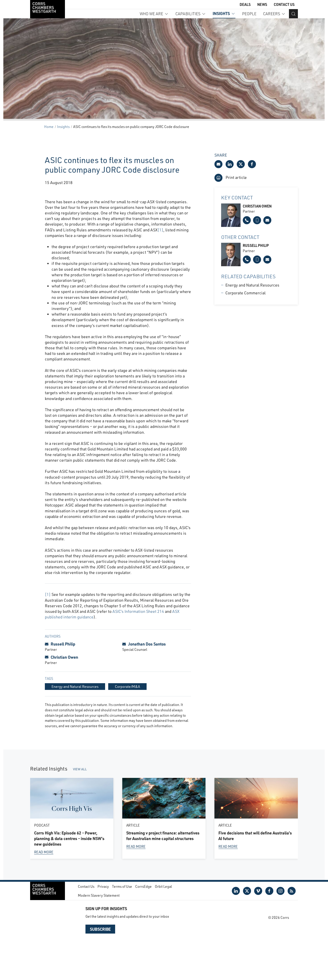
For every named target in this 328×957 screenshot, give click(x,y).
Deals (245, 4)
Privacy (103, 886)
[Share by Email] (218, 164)
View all (80, 769)
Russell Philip (63, 644)
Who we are (151, 13)
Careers (271, 13)
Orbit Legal (163, 886)
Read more (43, 852)
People (249, 13)
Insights (221, 13)
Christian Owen (64, 657)
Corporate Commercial (245, 292)
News (262, 4)
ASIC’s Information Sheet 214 (138, 611)
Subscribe (100, 929)
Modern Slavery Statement (99, 895)
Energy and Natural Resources (252, 285)
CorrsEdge (143, 886)
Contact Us (284, 4)
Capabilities (187, 13)
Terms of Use (122, 886)
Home (49, 126)
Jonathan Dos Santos (147, 644)
